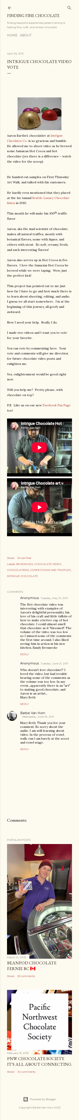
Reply (24, 654)
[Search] (69, 7)
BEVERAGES (24, 564)
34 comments (26, 1071)
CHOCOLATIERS (18, 570)
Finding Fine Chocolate (33, 15)
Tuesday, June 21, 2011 (54, 663)
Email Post (24, 558)
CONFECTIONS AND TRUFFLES (50, 570)
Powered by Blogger (43, 1099)
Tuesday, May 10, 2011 (54, 598)
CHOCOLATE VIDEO (47, 564)
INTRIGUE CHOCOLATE (22, 576)
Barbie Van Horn (32, 713)
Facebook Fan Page (57, 405)
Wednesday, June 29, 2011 (38, 716)
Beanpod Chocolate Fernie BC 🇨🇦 (31, 965)
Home (12, 35)
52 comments (26, 976)
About (25, 35)
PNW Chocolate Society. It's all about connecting (39, 1061)
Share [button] (10, 558)
